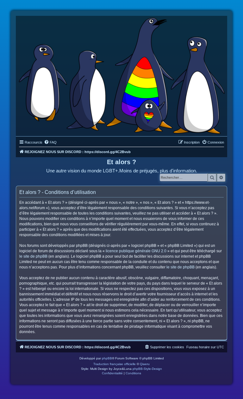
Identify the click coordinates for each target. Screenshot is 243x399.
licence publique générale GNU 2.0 (136, 251)
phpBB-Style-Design (147, 368)
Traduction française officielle (114, 364)
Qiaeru (145, 364)
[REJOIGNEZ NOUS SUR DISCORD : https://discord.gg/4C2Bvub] (121, 74)
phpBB (107, 358)
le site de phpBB (33, 256)
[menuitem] (50, 142)
